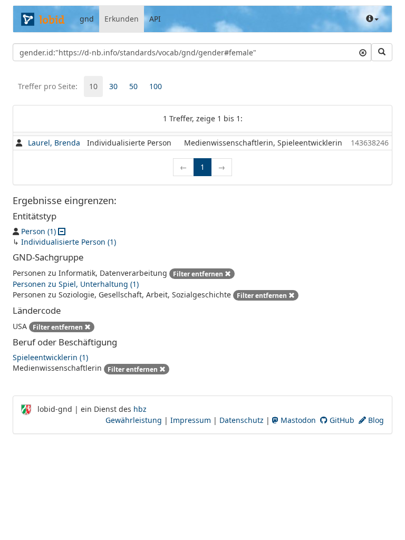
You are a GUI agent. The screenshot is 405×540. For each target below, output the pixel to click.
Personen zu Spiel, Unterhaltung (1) (76, 284)
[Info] (372, 19)
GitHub (340, 420)
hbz (140, 409)
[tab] (93, 86)
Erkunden (121, 19)
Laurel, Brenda (54, 143)
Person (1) (38, 231)
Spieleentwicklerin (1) (50, 357)
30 (113, 86)
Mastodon (297, 420)
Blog (375, 420)
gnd (87, 19)
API (155, 19)
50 (133, 86)
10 (93, 86)
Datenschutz (241, 420)
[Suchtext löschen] (362, 52)
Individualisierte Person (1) (68, 242)
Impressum (190, 420)
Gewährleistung (133, 420)
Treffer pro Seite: (48, 86)
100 (155, 86)
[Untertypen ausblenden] (61, 231)
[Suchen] (381, 52)
